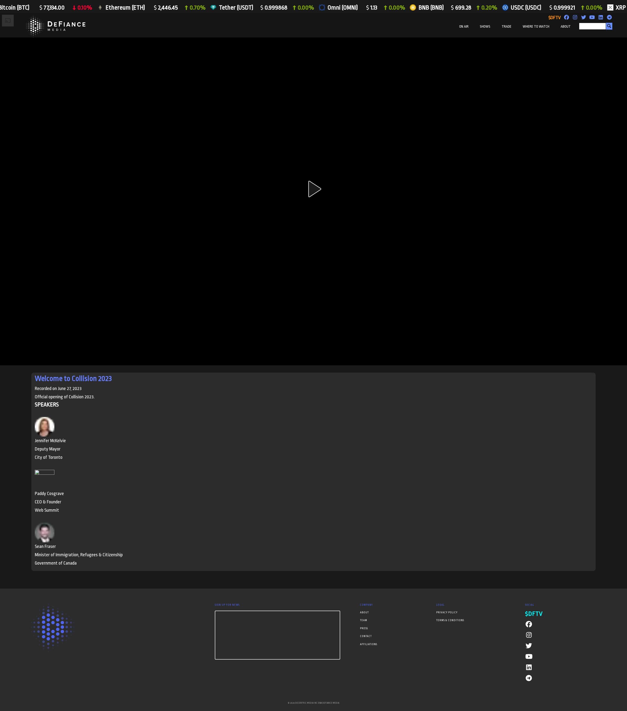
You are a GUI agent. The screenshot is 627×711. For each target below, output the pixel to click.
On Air (464, 26)
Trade (506, 26)
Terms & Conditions (450, 620)
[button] (313, 189)
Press (364, 628)
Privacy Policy (447, 612)
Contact (366, 636)
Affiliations (368, 644)
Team (363, 620)
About (566, 26)
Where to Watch (536, 26)
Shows (485, 26)
